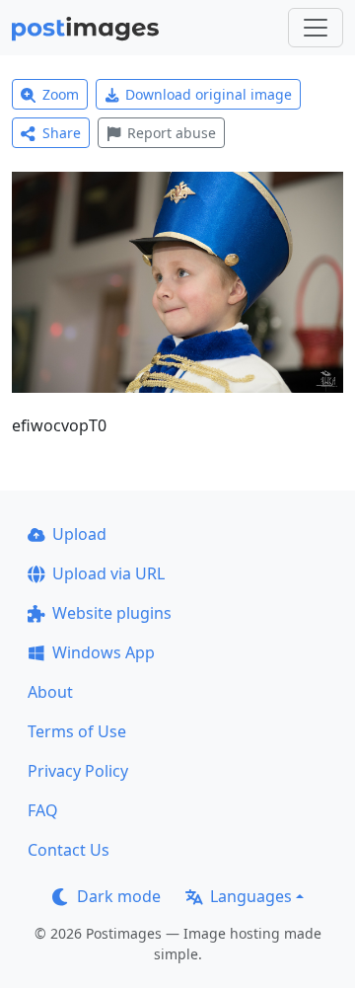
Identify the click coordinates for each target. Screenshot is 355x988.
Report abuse (171, 132)
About (50, 692)
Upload (79, 534)
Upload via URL (108, 573)
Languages (251, 896)
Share (61, 132)
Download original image (208, 94)
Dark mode (119, 896)
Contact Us (68, 850)
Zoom (60, 94)
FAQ (43, 810)
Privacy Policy (78, 771)
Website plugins (112, 613)
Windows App (103, 652)
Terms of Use (77, 731)
